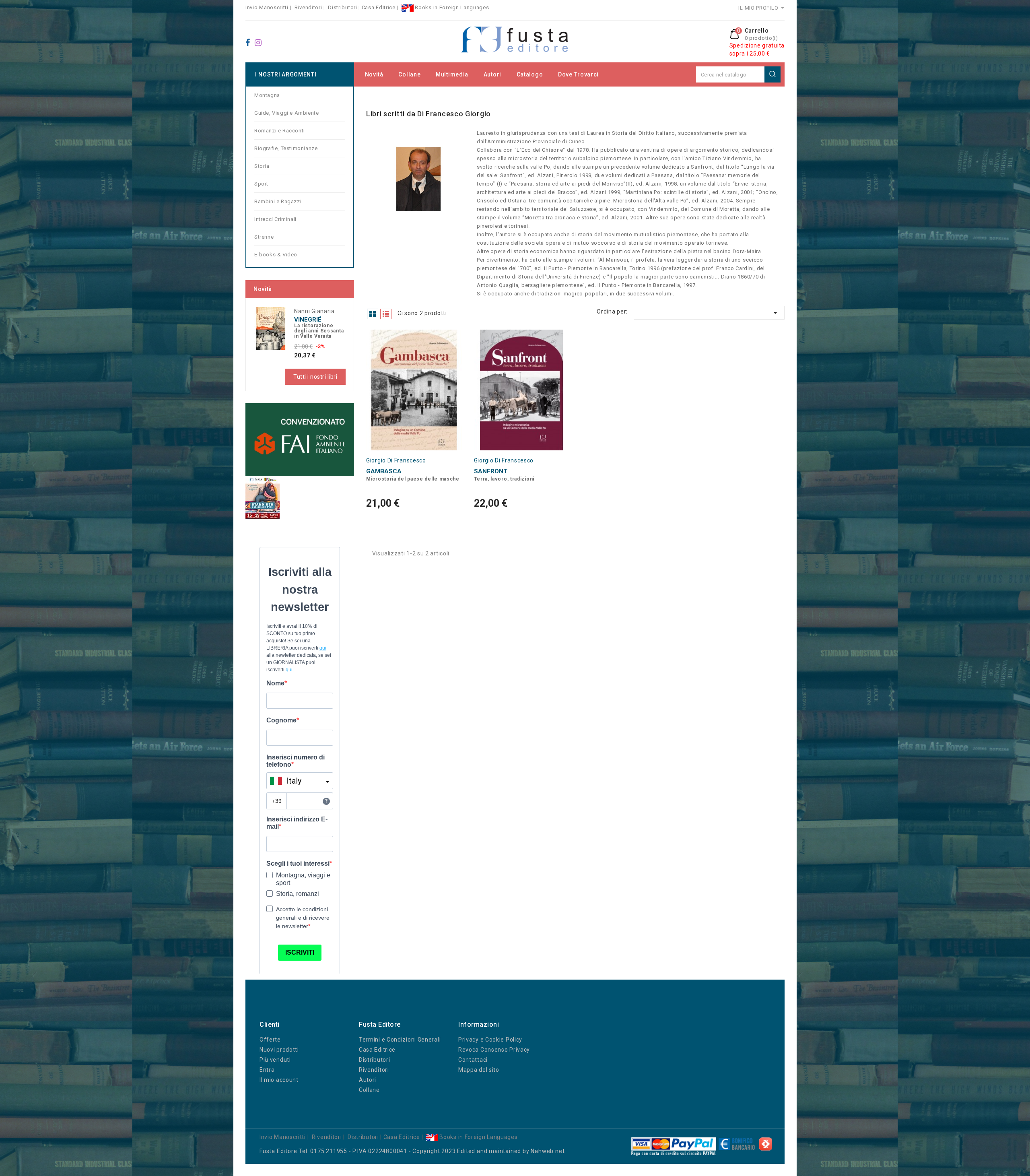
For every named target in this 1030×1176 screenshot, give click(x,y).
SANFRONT (490, 471)
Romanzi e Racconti (279, 131)
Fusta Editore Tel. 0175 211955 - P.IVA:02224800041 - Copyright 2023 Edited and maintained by (395, 1151)
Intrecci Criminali (275, 219)
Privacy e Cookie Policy (490, 1039)
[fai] (299, 439)
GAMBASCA (384, 471)
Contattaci (473, 1059)
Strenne (264, 237)
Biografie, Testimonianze (285, 148)
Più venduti (275, 1059)
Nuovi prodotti (279, 1049)
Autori (492, 74)
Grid (373, 314)
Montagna (267, 95)
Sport (261, 184)
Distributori (342, 7)
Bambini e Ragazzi (277, 201)
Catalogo (530, 74)
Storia (262, 166)
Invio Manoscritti (266, 7)
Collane (409, 74)
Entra (267, 1070)
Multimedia (452, 74)
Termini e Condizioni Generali (400, 1039)
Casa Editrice (379, 7)
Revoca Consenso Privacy (494, 1049)
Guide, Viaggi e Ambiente (286, 113)
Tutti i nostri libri (315, 376)
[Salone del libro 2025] (262, 497)
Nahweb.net (547, 1151)
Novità (374, 74)
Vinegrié (307, 319)
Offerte (270, 1039)
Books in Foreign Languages (451, 7)
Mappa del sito (478, 1070)
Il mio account (279, 1080)
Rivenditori (308, 7)
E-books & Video (275, 255)
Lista (386, 314)
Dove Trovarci (578, 74)
